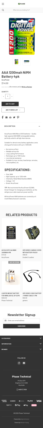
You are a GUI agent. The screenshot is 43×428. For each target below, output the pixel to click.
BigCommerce (25, 419)
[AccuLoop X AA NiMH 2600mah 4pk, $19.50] (11, 232)
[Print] (10, 117)
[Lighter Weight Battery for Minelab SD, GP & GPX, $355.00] (11, 276)
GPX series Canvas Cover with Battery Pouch (32, 251)
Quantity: (5, 92)
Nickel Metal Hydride (20, 179)
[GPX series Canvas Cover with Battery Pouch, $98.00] (32, 232)
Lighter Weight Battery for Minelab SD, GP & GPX (11, 294)
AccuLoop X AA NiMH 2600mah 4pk (9, 251)
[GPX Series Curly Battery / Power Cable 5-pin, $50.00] (32, 276)
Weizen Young (24, 422)
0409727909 (22, 390)
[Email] (6, 117)
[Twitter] (14, 117)
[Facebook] (3, 117)
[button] (26, 87)
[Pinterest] (18, 117)
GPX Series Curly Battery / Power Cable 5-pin (32, 294)
